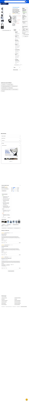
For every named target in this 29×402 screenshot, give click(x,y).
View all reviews (4, 190)
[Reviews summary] (16, 13)
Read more (3, 238)
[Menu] (1, 1)
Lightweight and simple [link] (6, 199)
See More (10, 161)
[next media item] (10, 17)
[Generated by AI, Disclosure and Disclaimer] (5, 217)
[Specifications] (20, 138)
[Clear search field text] (24, 2)
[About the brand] (19, 145)
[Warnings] (20, 143)
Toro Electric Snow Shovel (4, 300)
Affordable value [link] (5, 196)
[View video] (10, 18)
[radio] (14, 18)
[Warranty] (19, 140)
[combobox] (15, 2)
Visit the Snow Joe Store (15, 8)
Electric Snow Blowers (4, 304)
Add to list (26, 36)
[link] (19, 222)
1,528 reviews (6, 187)
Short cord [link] (4, 214)
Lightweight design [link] (5, 205)
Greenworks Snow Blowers (17, 300)
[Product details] (20, 136)
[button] (9, 18)
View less (9, 217)
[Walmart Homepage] (3, 1)
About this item (3, 133)
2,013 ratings (19, 13)
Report (20, 242)
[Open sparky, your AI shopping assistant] (27, 399)
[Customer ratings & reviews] (20, 185)
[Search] (25, 1)
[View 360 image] (10, 20)
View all (19, 219)
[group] (16, 13)
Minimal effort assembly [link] (6, 202)
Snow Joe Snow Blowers (17, 304)
